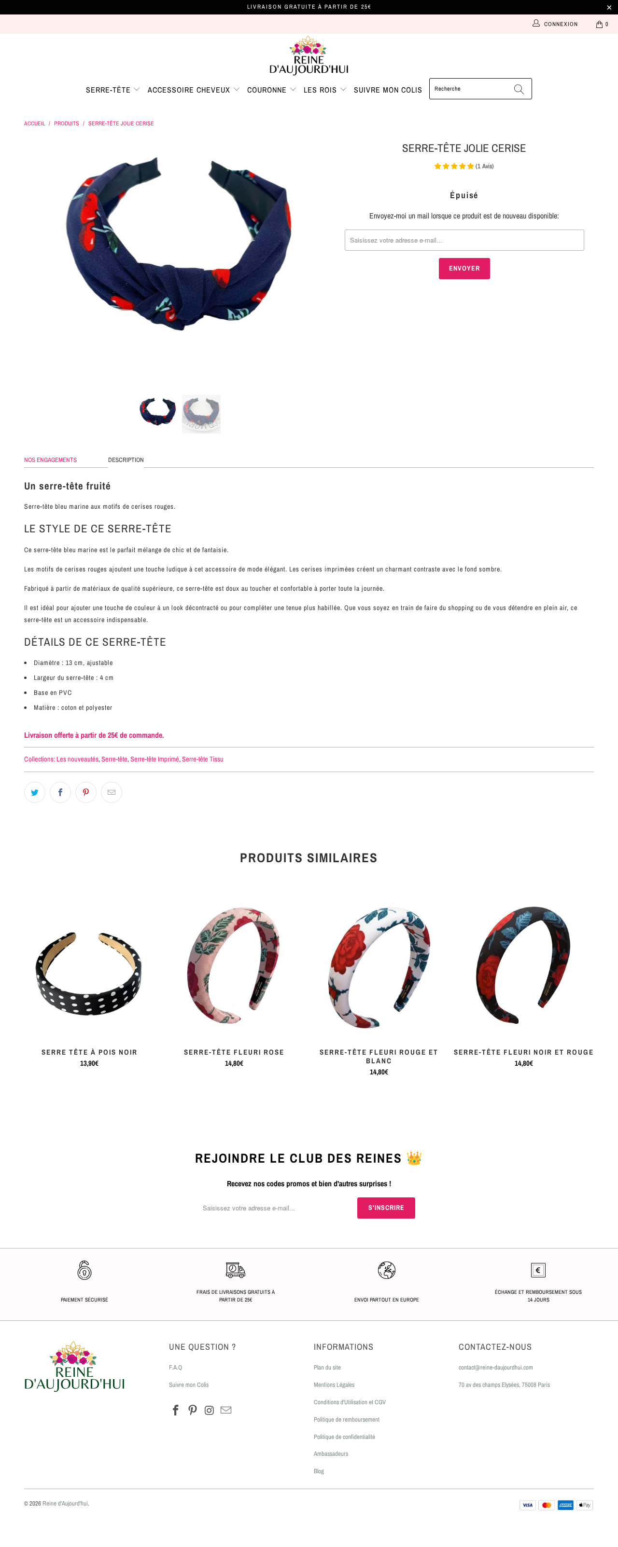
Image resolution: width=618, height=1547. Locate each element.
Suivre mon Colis (189, 1385)
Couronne (268, 89)
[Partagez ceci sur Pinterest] (86, 792)
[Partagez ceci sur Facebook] (60, 792)
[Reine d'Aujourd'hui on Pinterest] (193, 1411)
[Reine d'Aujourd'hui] (309, 56)
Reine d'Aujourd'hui (65, 1503)
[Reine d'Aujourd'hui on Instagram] (209, 1411)
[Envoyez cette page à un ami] (111, 792)
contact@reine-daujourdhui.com (496, 1367)
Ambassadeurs (331, 1454)
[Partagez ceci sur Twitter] (34, 792)
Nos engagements (50, 460)
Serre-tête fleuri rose (234, 966)
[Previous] (41, 259)
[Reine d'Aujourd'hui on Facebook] (176, 1411)
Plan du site (327, 1367)
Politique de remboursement (346, 1419)
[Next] (318, 259)
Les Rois (321, 89)
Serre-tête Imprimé (154, 758)
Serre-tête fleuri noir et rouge (524, 966)
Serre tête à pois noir (89, 966)
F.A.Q (175, 1367)
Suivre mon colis (388, 89)
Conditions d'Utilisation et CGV (350, 1402)
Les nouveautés (77, 758)
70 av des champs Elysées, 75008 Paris (504, 1385)
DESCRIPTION (126, 460)
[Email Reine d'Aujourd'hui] (226, 1411)
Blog (319, 1471)
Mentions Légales (334, 1385)
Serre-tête (109, 89)
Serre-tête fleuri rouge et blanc (379, 966)
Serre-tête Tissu (203, 758)
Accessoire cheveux (190, 89)
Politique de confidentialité (344, 1437)
